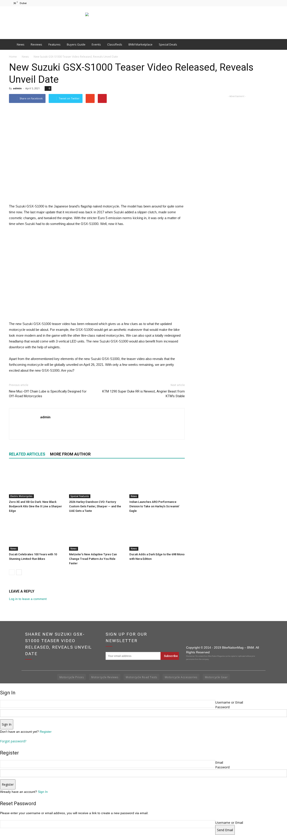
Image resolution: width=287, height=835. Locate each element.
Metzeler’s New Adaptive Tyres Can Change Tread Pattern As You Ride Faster (93, 559)
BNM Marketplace (140, 44)
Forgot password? (13, 741)
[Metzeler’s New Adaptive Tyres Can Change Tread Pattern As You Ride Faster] (96, 534)
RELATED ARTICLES (27, 454)
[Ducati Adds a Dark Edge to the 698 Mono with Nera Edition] (157, 534)
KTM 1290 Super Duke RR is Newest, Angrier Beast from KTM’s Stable (143, 393)
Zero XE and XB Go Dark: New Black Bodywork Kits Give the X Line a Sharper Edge (35, 506)
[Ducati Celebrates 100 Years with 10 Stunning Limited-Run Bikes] (36, 534)
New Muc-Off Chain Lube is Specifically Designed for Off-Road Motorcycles (48, 393)
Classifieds (114, 44)
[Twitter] (274, 3)
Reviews (36, 44)
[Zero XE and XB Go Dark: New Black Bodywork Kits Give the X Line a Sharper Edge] (36, 481)
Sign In (43, 792)
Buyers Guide (76, 44)
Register (46, 731)
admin (17, 88)
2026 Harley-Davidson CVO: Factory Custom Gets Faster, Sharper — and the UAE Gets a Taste (95, 506)
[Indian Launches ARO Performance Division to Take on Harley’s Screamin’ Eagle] (157, 481)
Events (96, 44)
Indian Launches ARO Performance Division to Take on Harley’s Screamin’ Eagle (154, 506)
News (20, 44)
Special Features (79, 496)
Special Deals (168, 44)
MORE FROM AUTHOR (70, 454)
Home (13, 57)
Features (54, 44)
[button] (272, 44)
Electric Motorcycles (21, 496)
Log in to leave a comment (28, 599)
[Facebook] (260, 3)
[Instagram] (267, 3)
